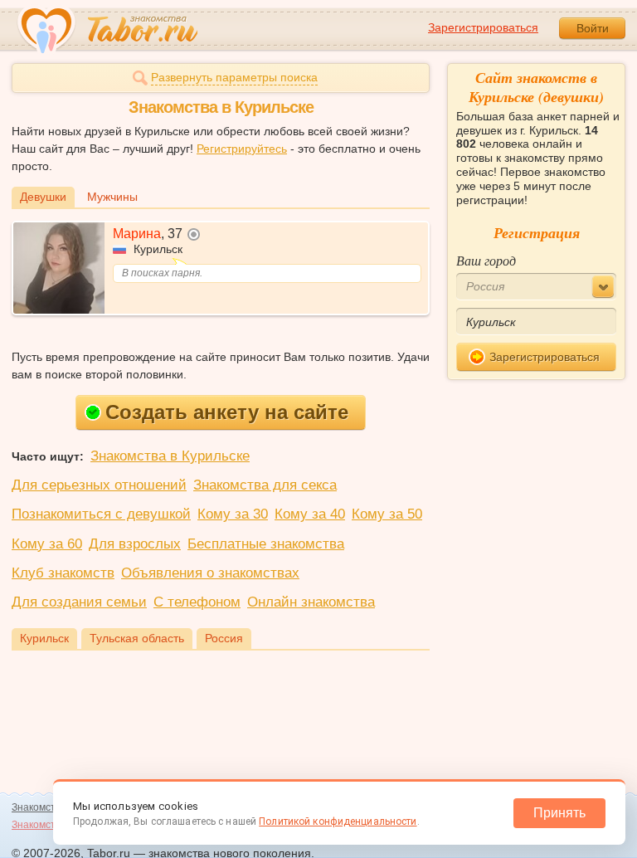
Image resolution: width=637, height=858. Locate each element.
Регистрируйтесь (242, 148)
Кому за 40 (310, 514)
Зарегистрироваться (483, 27)
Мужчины (112, 196)
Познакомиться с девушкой (101, 514)
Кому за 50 (387, 514)
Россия (224, 638)
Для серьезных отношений (99, 485)
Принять (559, 813)
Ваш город (486, 260)
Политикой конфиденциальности (337, 821)
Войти (592, 28)
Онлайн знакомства (311, 602)
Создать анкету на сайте (226, 412)
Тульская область (137, 638)
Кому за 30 (232, 514)
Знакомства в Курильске (170, 456)
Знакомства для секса (265, 485)
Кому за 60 (47, 544)
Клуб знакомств (63, 573)
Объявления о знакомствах (210, 573)
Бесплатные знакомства (265, 544)
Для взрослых (135, 544)
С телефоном (197, 602)
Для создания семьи (79, 602)
